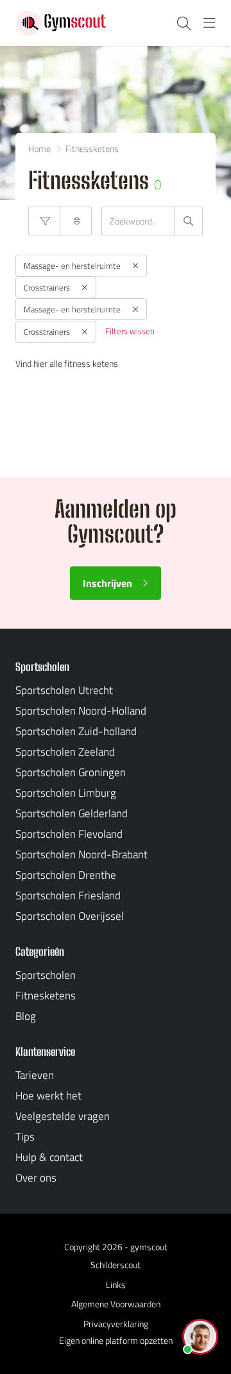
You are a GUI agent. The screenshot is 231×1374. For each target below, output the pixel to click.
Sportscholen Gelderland (71, 813)
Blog (25, 1016)
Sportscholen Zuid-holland (76, 731)
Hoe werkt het (48, 1095)
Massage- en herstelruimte (72, 265)
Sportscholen (45, 975)
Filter (44, 221)
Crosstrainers (47, 287)
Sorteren (76, 221)
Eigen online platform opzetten (116, 1340)
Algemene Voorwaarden (115, 1303)
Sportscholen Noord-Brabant (81, 854)
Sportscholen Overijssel (69, 916)
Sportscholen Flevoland (69, 834)
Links (116, 1284)
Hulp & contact (49, 1157)
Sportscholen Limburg (65, 793)
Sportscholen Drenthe (65, 875)
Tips (25, 1136)
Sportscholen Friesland (68, 895)
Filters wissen (130, 331)
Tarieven (34, 1075)
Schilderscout (115, 1264)
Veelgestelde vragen (62, 1116)
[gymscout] (61, 23)
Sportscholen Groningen (70, 772)
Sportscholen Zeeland (65, 751)
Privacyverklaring (115, 1323)
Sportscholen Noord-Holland (80, 710)
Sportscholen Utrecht (64, 690)
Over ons (35, 1177)
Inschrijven (107, 583)
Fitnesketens (45, 995)
